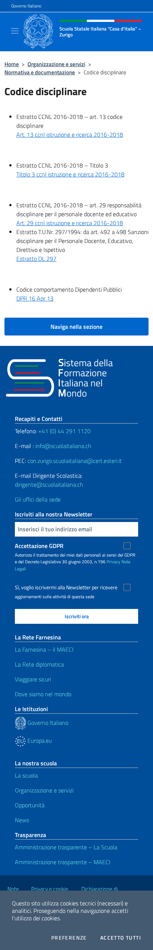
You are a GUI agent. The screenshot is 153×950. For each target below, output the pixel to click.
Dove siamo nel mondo (43, 694)
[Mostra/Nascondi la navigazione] (14, 30)
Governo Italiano (26, 6)
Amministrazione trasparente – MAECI (62, 861)
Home (11, 64)
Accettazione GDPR (39, 545)
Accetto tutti (120, 937)
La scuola (26, 775)
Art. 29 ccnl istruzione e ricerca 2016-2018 (69, 222)
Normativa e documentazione (39, 72)
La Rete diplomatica (39, 664)
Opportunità (30, 805)
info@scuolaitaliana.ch (63, 445)
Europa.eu (39, 740)
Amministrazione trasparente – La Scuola (66, 847)
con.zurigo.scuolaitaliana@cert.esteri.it (74, 460)
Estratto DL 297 (36, 258)
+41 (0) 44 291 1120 (64, 431)
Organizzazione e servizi (56, 64)
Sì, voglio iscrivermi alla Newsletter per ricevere (66, 587)
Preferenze (69, 937)
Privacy (113, 561)
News (22, 820)
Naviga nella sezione (76, 326)
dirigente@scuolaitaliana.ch (49, 484)
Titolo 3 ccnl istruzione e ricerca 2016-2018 (70, 174)
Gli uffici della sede (38, 499)
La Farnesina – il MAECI (44, 649)
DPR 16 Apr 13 (34, 298)
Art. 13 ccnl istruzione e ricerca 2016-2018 (69, 134)
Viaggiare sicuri (33, 679)
